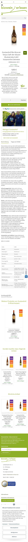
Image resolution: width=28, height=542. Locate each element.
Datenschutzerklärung (14, 524)
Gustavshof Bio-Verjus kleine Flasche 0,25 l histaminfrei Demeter (21, 417)
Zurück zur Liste (4, 21)
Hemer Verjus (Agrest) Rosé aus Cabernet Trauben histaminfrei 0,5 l (20, 374)
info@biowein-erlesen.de (12, 474)
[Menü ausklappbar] (2, 5)
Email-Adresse (4, 446)
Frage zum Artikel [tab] (15, 142)
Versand (18, 73)
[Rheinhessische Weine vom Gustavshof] (14, 118)
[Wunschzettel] (25, 2)
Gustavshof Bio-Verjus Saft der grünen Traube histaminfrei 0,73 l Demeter (7, 375)
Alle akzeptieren (14, 527)
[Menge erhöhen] (18, 100)
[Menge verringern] (2, 100)
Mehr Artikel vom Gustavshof (10, 138)
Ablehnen (14, 536)
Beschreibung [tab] (5, 142)
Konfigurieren (14, 532)
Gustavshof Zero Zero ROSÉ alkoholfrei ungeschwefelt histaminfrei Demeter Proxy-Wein (7, 418)
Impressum (5, 524)
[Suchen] (25, 18)
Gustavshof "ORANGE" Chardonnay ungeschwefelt (14, 331)
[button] (13, 2)
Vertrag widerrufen (7, 500)
